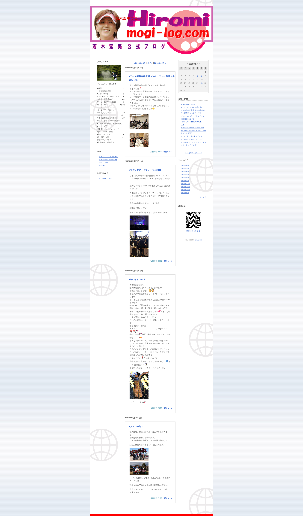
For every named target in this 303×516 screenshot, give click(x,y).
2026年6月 (185, 171)
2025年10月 (185, 190)
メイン (150, 63)
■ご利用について (106, 178)
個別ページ (167, 152)
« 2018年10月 (140, 63)
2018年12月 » (160, 63)
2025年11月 (185, 187)
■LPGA (102, 165)
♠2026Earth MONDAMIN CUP (192, 127)
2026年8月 (185, 165)
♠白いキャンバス (137, 279)
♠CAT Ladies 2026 (188, 104)
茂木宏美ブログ (128, 18)
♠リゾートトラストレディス (191, 136)
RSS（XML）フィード (193, 153)
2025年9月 (185, 193)
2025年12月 (185, 184)
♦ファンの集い (136, 426)
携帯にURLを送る (193, 231)
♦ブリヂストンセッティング (191, 139)
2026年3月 (185, 181)
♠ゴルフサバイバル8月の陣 (191, 107)
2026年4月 (185, 177)
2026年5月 (185, 174)
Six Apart (198, 240)
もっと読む (204, 197)
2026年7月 (185, 168)
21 (201, 83)
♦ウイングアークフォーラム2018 (145, 170)
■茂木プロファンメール (108, 157)
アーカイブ (183, 160)
